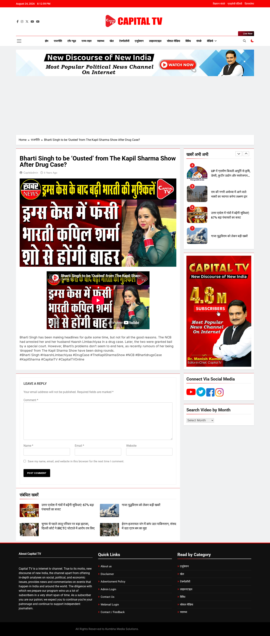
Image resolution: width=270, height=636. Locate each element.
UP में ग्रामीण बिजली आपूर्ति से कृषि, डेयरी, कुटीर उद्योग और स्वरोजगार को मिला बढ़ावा (230, 175)
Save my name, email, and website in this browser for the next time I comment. (76, 461)
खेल (112, 41)
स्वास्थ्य (100, 41)
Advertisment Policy (113, 581)
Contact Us (107, 597)
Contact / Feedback (113, 612)
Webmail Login (110, 604)
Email (79, 445)
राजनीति (58, 41)
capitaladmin (31, 172)
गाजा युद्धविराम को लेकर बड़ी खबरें (141, 505)
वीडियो (210, 41)
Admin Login (108, 589)
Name (28, 445)
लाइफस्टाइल (155, 41)
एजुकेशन (139, 41)
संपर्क (198, 41)
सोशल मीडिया (173, 41)
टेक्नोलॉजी (124, 41)
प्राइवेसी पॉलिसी (235, 3)
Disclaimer (107, 574)
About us (106, 566)
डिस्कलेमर (249, 3)
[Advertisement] (135, 105)
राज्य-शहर (87, 41)
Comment (31, 400)
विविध (188, 41)
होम (46, 41)
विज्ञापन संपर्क (219, 3)
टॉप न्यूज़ (71, 41)
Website (131, 445)
